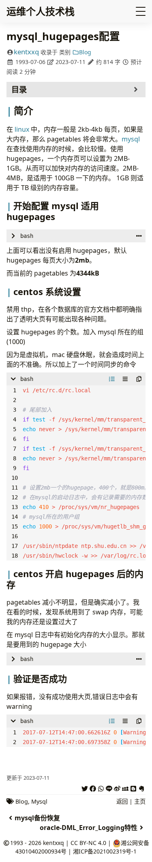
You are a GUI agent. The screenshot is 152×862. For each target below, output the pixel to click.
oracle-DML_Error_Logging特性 (88, 827)
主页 (140, 801)
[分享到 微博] (117, 787)
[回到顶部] (134, 825)
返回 (122, 801)
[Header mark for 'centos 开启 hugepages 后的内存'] (9, 573)
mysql (131, 139)
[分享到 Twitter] (85, 787)
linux (22, 129)
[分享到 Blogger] (133, 787)
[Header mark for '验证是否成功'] (9, 678)
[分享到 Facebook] (93, 787)
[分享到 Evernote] (141, 787)
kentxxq (26, 51)
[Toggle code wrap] (125, 378)
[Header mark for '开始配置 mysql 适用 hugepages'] (9, 205)
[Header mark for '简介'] (10, 110)
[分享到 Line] (109, 787)
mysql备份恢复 (37, 817)
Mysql (39, 801)
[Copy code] (139, 378)
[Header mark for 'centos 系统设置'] (9, 291)
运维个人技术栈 (40, 11)
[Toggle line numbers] (112, 378)
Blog (85, 52)
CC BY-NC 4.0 (88, 843)
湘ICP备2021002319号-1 (105, 851)
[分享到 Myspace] (125, 787)
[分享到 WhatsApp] (101, 787)
